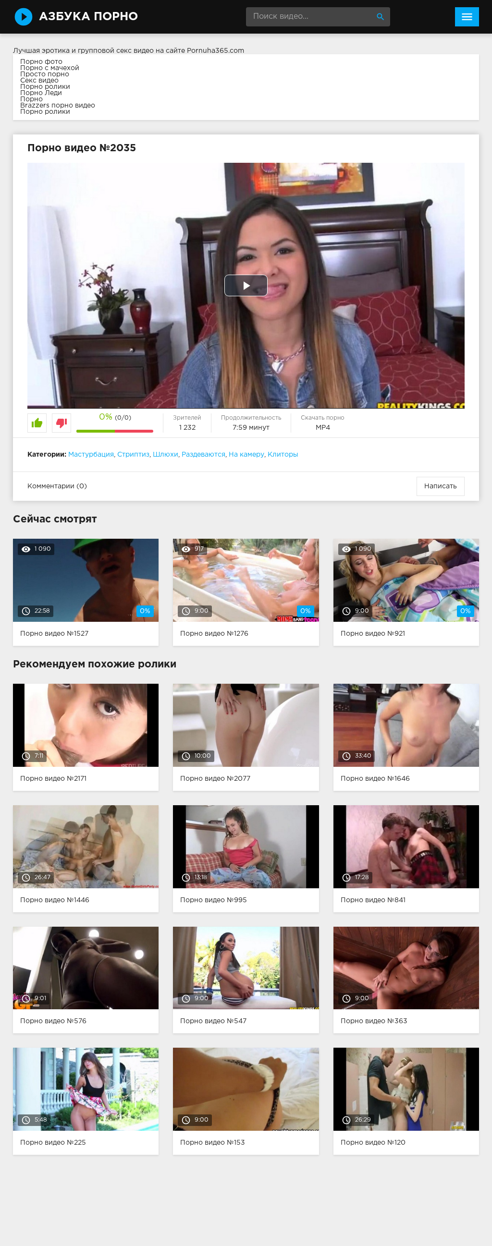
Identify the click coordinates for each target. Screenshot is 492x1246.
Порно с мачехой (49, 68)
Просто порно (44, 74)
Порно (31, 99)
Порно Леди (41, 93)
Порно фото (41, 62)
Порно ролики (45, 87)
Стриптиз (133, 455)
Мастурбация (91, 455)
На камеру (246, 455)
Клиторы (283, 455)
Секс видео (39, 81)
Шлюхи (165, 455)
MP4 (323, 428)
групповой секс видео (116, 51)
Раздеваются (203, 455)
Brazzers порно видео (57, 106)
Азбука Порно (88, 17)
